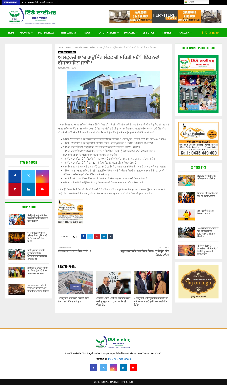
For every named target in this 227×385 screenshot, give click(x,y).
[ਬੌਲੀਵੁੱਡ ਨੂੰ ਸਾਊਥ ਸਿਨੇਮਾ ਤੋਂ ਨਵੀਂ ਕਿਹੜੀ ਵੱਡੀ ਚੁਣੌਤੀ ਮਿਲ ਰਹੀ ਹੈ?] (16, 219)
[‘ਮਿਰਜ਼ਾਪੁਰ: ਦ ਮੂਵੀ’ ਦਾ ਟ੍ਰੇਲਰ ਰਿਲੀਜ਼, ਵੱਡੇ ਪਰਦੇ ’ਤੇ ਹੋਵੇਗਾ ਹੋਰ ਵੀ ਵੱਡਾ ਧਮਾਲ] (16, 237)
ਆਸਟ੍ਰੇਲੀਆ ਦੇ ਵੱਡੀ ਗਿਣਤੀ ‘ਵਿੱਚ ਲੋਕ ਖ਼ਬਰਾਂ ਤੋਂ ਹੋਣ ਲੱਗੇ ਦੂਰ (73, 300)
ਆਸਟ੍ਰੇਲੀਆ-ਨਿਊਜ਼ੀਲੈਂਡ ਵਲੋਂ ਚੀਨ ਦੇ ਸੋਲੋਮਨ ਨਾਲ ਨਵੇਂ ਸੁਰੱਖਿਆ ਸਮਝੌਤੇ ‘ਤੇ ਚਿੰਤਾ (151, 301)
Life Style (148, 33)
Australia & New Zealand (67, 52)
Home (11, 33)
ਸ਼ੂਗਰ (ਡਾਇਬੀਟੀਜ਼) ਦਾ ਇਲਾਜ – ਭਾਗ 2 (41, 2)
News (87, 33)
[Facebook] (203, 33)
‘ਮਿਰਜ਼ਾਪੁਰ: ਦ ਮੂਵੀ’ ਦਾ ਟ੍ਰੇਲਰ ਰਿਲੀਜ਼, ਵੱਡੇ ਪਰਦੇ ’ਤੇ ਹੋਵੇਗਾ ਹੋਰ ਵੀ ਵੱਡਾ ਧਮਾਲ (37, 237)
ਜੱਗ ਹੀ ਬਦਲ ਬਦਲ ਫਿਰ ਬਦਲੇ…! (74, 251)
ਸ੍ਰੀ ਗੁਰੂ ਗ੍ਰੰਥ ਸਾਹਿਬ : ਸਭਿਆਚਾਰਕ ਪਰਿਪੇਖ (206, 177)
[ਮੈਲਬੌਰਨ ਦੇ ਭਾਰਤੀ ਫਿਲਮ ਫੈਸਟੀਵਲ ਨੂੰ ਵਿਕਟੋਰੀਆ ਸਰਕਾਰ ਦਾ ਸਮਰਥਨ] (16, 272)
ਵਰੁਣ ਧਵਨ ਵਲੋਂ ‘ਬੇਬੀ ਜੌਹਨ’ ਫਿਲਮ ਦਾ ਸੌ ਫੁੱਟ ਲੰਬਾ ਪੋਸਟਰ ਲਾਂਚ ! (145, 253)
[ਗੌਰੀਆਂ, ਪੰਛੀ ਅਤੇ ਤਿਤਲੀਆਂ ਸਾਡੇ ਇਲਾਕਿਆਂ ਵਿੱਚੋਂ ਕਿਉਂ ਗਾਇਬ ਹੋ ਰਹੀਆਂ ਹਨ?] (186, 250)
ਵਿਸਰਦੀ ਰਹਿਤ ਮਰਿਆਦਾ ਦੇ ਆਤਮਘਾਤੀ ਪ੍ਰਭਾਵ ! (207, 195)
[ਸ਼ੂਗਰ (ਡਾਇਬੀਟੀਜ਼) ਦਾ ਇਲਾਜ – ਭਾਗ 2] (186, 215)
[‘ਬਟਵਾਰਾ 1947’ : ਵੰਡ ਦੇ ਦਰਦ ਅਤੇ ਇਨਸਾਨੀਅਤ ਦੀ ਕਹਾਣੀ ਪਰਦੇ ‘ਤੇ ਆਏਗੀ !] (16, 289)
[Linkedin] (214, 33)
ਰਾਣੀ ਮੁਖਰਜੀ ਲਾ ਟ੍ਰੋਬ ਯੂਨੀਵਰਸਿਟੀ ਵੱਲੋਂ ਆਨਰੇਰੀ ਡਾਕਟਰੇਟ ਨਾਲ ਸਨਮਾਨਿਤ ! (37, 255)
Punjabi (190, 2)
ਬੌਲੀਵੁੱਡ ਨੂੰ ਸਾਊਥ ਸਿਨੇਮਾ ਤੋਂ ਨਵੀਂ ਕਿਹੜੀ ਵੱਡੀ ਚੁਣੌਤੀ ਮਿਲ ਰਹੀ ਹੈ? (37, 218)
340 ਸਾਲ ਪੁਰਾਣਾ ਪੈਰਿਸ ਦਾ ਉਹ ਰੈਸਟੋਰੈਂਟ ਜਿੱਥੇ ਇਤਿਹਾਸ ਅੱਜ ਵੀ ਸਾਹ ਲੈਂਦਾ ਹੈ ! (208, 232)
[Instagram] (210, 33)
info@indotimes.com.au (119, 359)
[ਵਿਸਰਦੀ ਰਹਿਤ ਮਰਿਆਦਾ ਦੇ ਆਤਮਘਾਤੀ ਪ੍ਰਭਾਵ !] (186, 197)
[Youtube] (218, 33)
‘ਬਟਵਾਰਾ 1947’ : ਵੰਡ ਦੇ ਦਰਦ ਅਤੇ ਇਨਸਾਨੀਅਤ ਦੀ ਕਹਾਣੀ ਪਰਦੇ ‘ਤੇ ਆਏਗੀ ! (38, 290)
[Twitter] (207, 33)
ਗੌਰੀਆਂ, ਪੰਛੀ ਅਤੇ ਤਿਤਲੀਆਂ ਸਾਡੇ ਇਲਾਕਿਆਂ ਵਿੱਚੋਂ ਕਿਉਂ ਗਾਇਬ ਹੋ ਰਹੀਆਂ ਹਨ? (207, 250)
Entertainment (107, 33)
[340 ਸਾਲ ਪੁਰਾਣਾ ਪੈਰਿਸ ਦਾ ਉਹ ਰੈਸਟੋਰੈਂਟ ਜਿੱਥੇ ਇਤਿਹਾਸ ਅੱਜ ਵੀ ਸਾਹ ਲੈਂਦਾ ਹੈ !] (186, 232)
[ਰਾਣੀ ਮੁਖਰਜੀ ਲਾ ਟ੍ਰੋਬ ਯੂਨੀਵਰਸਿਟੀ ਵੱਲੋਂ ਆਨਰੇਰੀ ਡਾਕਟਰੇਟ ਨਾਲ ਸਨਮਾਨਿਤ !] (16, 254)
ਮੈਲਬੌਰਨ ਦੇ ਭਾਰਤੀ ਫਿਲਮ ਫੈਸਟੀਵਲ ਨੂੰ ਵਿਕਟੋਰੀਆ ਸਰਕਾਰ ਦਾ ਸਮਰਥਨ (37, 270)
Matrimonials (46, 33)
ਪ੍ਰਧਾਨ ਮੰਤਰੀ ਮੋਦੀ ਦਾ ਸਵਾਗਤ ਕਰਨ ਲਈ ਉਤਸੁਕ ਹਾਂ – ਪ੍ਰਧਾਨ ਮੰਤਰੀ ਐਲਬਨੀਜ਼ (113, 301)
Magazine (129, 33)
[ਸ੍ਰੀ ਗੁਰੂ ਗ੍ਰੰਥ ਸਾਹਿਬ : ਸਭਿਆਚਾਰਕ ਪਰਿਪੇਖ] (186, 180)
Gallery (184, 33)
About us (25, 33)
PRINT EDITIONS (68, 33)
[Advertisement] (28, 99)
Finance (166, 33)
